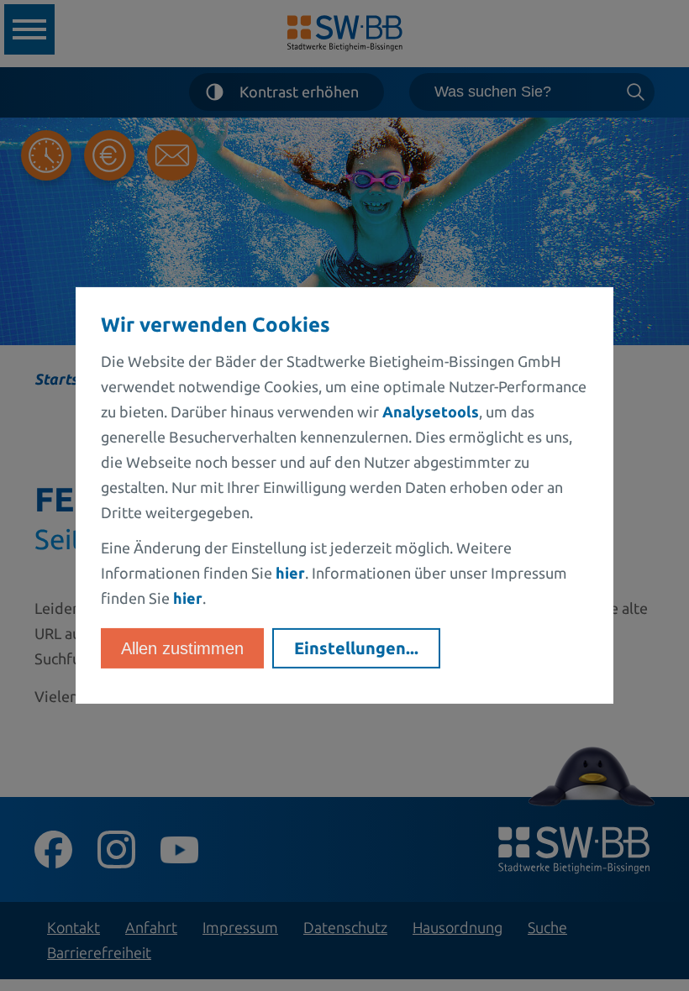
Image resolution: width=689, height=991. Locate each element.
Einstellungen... (356, 648)
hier (290, 572)
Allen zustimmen (182, 648)
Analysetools (430, 411)
